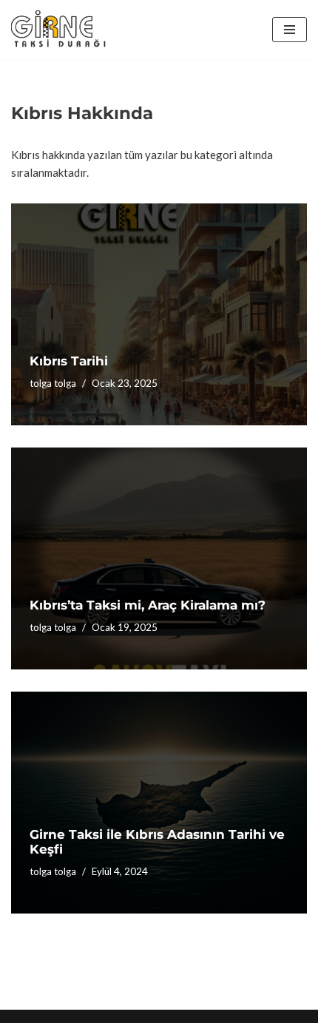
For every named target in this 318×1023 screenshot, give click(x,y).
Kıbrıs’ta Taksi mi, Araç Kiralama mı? (147, 605)
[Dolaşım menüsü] (289, 29)
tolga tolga (53, 383)
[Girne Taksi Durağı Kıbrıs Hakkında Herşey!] (59, 29)
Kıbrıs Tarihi (69, 361)
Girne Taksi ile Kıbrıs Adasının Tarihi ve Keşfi (157, 842)
